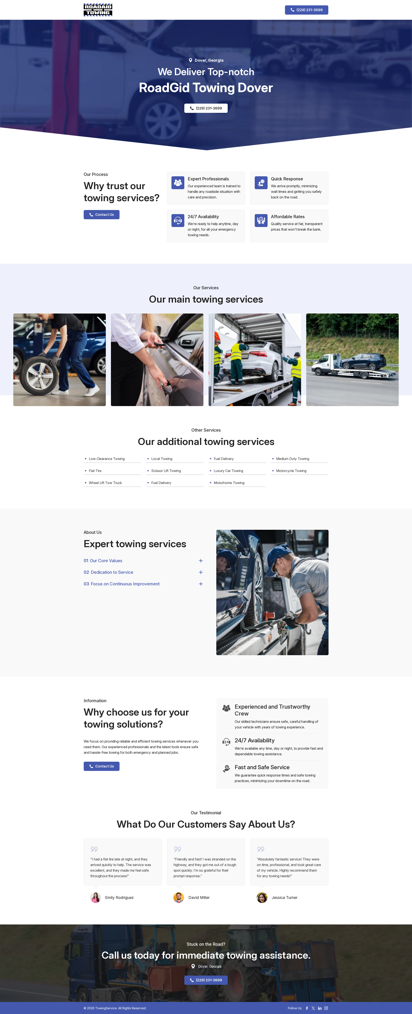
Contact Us (104, 214)
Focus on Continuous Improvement (122, 583)
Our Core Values (103, 560)
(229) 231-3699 (310, 10)
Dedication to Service (108, 572)
